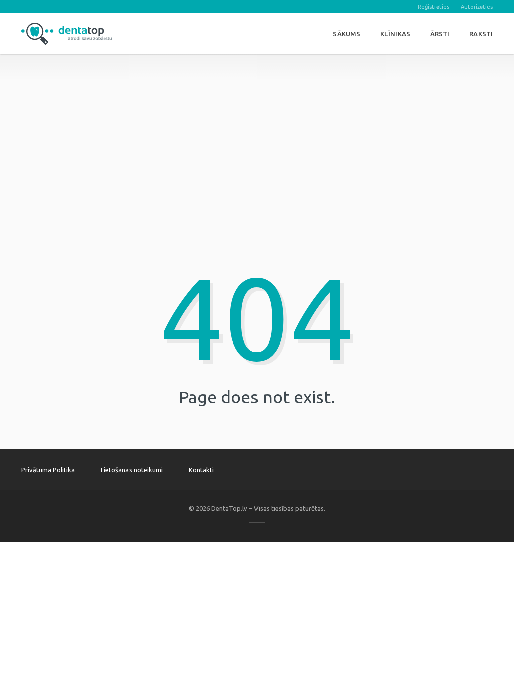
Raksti (481, 33)
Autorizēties (477, 7)
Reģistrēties (433, 7)
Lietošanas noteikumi (132, 469)
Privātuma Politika (48, 469)
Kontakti (201, 469)
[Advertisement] (257, 124)
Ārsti (440, 33)
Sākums (346, 33)
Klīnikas (395, 33)
